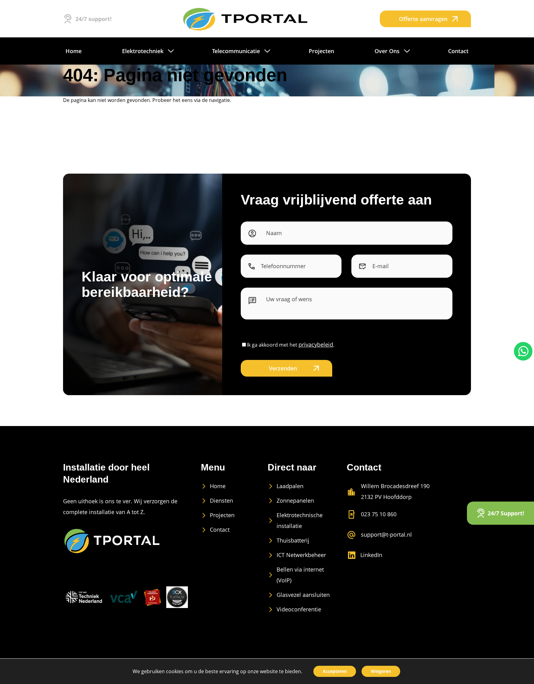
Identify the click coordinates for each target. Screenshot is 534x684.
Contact (220, 529)
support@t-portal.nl (386, 534)
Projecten (222, 515)
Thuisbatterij (293, 540)
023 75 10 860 (378, 514)
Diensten (221, 500)
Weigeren (381, 671)
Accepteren (335, 671)
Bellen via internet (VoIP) (300, 575)
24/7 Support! (506, 513)
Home (218, 486)
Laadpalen (290, 486)
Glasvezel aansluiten (303, 594)
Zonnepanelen (295, 500)
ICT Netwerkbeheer (301, 555)
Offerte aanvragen (423, 19)
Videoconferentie (299, 609)
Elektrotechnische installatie (300, 520)
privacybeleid (316, 344)
